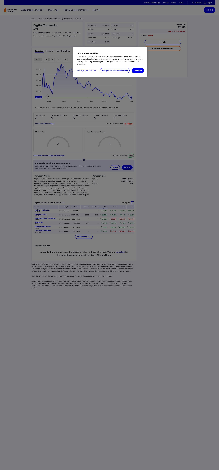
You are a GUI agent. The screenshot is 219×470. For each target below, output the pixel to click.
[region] (110, 62)
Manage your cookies (86, 70)
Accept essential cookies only (115, 70)
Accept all (137, 70)
